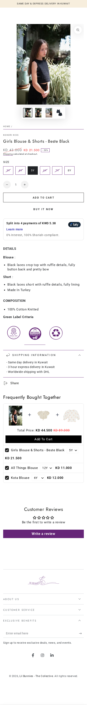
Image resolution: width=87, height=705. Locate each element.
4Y (22, 172)
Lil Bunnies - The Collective (36, 676)
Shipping (8, 154)
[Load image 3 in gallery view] (48, 112)
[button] (43, 229)
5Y (34, 172)
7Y (58, 172)
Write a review (43, 534)
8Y (71, 172)
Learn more (14, 229)
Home (6, 126)
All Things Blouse (24, 468)
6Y (46, 172)
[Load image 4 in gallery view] (59, 112)
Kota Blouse (20, 478)
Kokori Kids (11, 135)
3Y (9, 172)
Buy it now (43, 209)
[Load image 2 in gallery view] (38, 112)
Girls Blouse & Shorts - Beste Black (38, 450)
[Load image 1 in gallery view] (27, 112)
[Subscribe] (81, 633)
